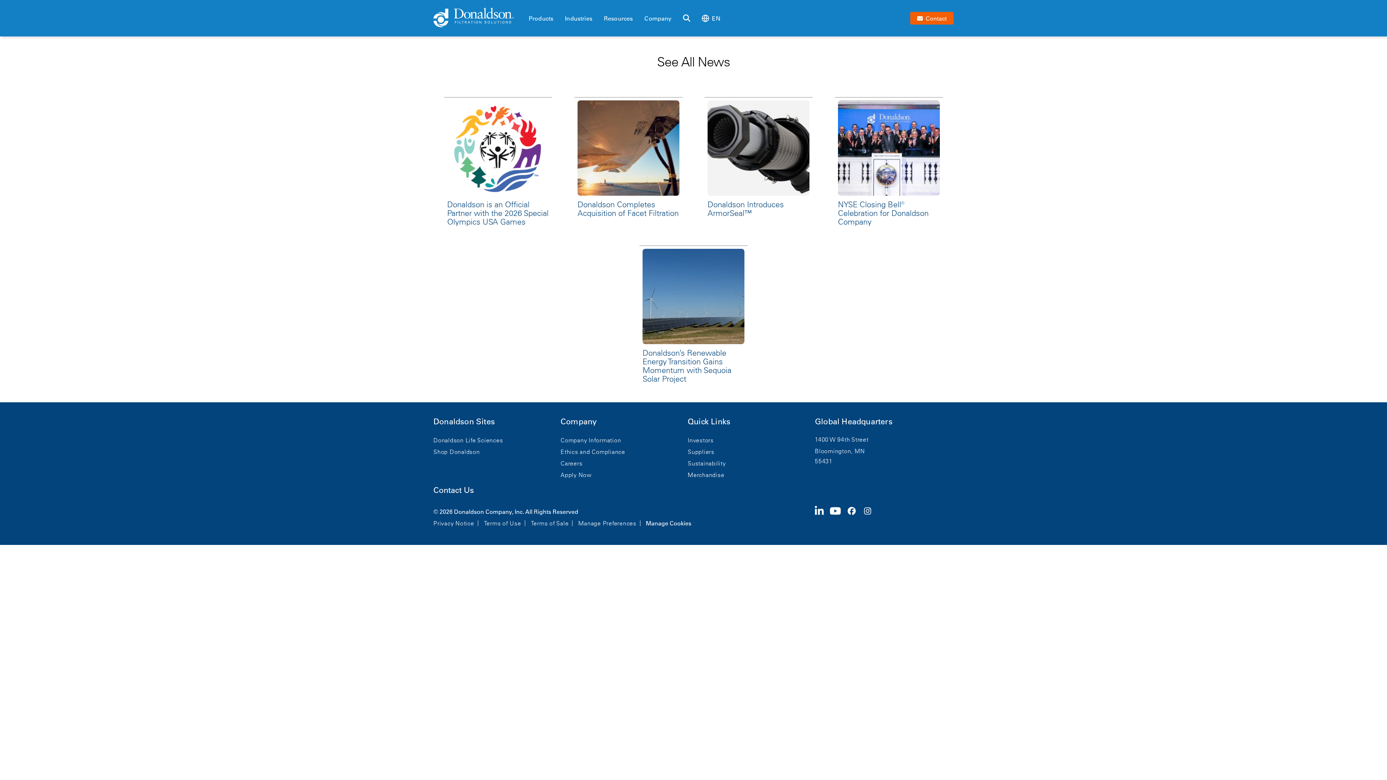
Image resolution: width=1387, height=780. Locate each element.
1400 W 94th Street (842, 439)
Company (657, 18)
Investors (701, 440)
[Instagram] (870, 517)
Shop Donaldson (456, 452)
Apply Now (576, 475)
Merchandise (706, 475)
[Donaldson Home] (478, 18)
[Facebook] (855, 517)
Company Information (591, 440)
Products (541, 18)
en (716, 18)
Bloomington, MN (840, 451)
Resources (618, 18)
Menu (531, 6)
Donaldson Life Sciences (468, 440)
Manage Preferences (607, 523)
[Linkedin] (822, 517)
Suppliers (701, 452)
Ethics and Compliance (593, 452)
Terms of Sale (550, 523)
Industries (578, 18)
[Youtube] (838, 517)
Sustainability (707, 463)
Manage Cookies (668, 523)
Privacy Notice (453, 523)
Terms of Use (502, 523)
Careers (571, 463)
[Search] (686, 18)
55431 (824, 461)
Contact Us (453, 490)
